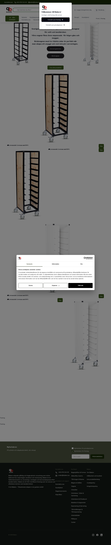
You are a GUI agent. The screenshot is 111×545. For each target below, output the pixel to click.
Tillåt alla (80, 285)
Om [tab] (81, 264)
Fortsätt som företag (54, 20)
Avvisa (31, 285)
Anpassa (54, 285)
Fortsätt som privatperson (54, 25)
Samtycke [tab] (30, 264)
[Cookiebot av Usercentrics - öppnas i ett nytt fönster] (85, 258)
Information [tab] (55, 264)
